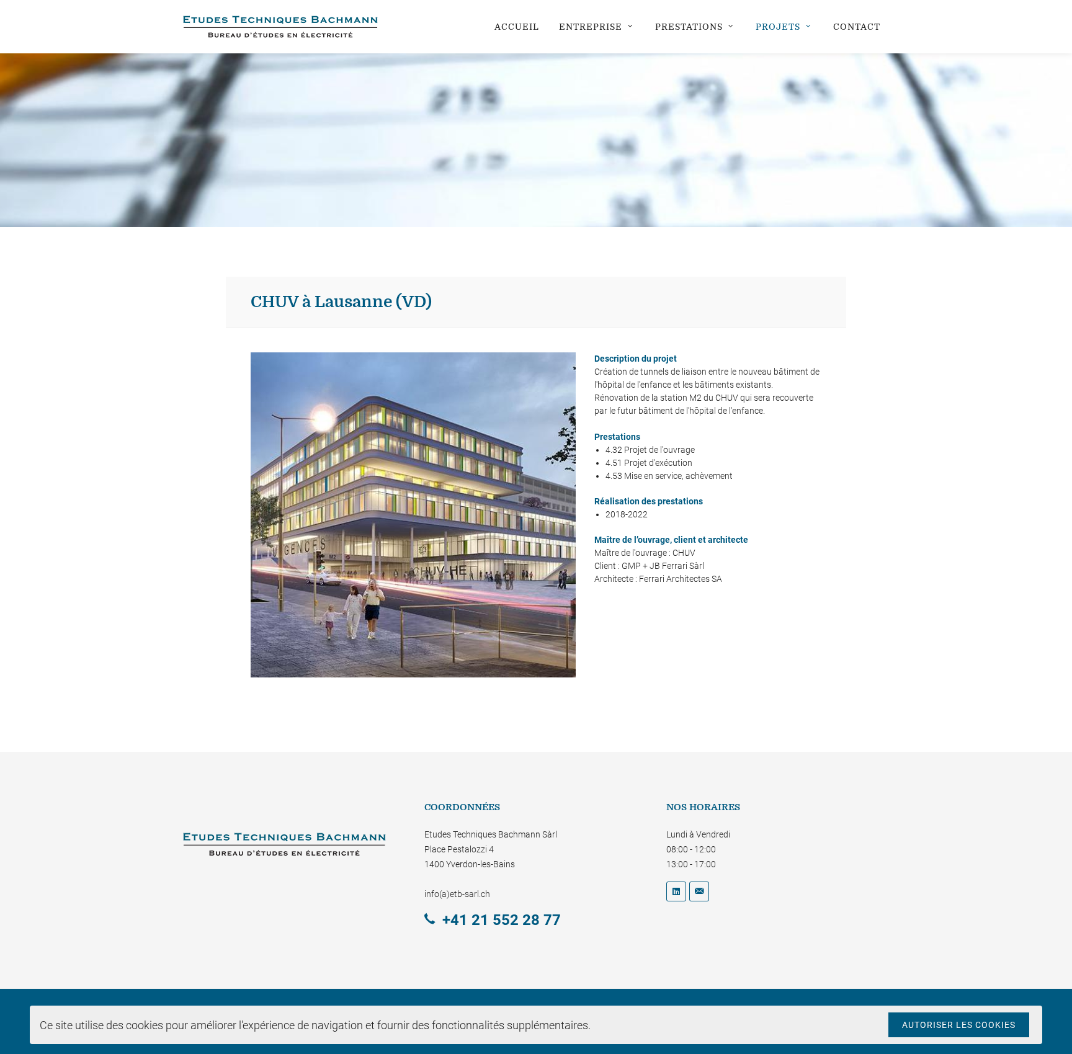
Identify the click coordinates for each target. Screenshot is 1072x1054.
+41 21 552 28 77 (501, 920)
